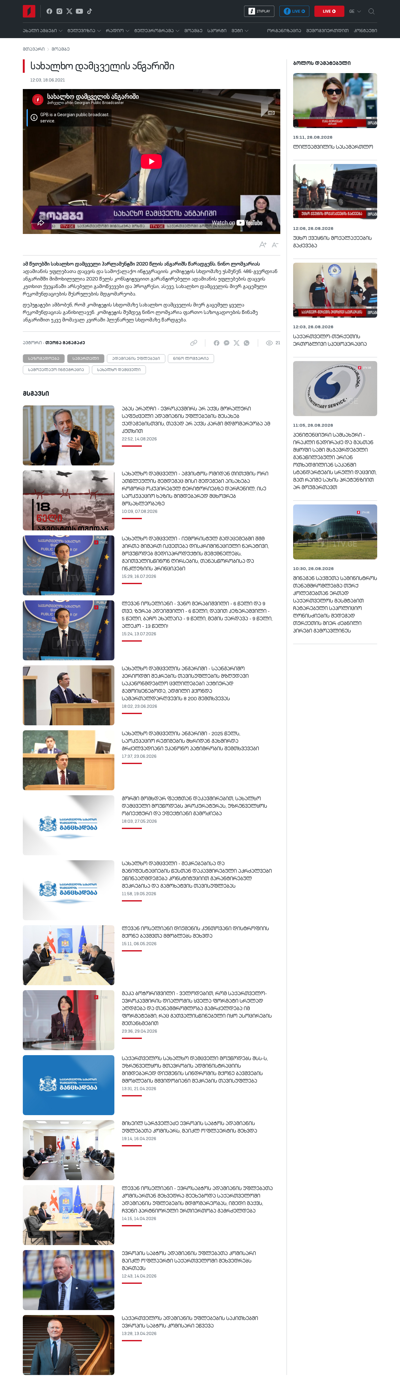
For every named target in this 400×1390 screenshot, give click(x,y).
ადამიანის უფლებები (136, 359)
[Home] (29, 11)
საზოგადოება (43, 359)
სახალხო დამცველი (119, 370)
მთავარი (34, 49)
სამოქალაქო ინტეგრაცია (56, 370)
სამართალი (85, 359)
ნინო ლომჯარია (191, 359)
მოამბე (61, 49)
